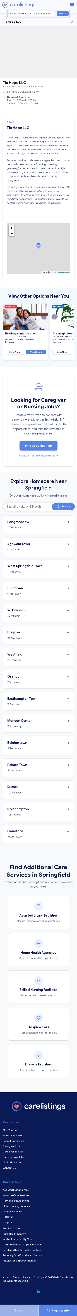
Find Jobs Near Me (38, 446)
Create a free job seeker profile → (38, 455)
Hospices (8, 1222)
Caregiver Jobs (11, 1146)
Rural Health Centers (14, 1233)
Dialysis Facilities (12, 1211)
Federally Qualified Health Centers (22, 1255)
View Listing (36, 352)
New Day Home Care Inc (20, 333)
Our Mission (10, 1130)
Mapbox (53, 272)
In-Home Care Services (16, 1195)
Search (62, 13)
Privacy (26, 1277)
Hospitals (8, 1216)
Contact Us (9, 1167)
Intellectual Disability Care (17, 1239)
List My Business (12, 1162)
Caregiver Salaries (13, 1151)
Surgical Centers (12, 1228)
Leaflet (45, 272)
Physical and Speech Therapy (19, 1260)
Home (6, 1277)
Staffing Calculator (14, 1157)
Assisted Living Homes (16, 1189)
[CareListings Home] (29, 5)
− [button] (11, 233)
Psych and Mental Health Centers (22, 1250)
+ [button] (11, 228)
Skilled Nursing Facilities (16, 1206)
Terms (16, 1277)
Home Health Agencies (16, 1200)
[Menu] (72, 4)
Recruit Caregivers (13, 1141)
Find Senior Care (12, 1135)
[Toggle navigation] (71, 22)
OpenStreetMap (63, 272)
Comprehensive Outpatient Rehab (22, 1244)
